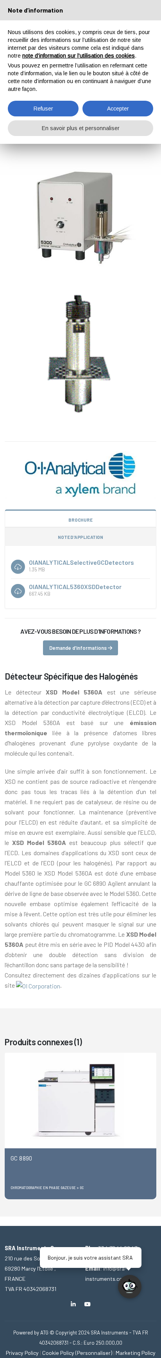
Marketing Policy (136, 1352)
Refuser (43, 108)
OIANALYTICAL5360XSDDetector (75, 586)
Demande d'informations (78, 648)
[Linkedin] (73, 1304)
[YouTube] (87, 1304)
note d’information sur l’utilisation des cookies (78, 56)
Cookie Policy (58, 1352)
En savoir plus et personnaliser (81, 128)
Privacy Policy (22, 1352)
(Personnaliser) (93, 1352)
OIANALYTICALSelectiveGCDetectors (81, 562)
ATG (44, 1332)
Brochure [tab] (80, 519)
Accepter (118, 108)
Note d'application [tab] (80, 537)
